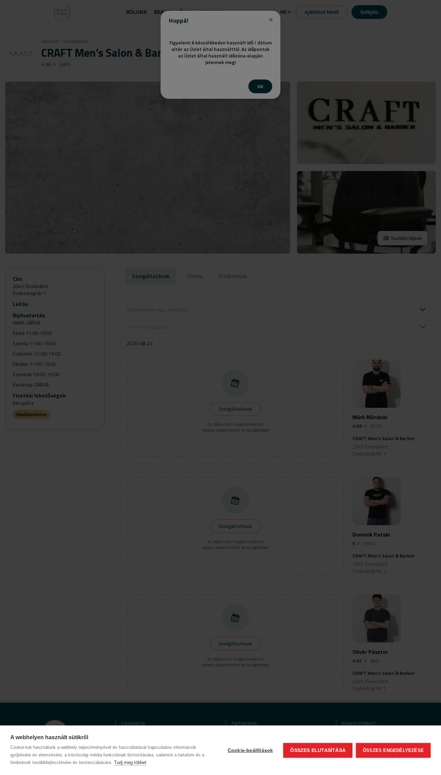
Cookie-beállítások (250, 750)
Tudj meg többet (130, 762)
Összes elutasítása (318, 750)
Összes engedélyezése (393, 750)
